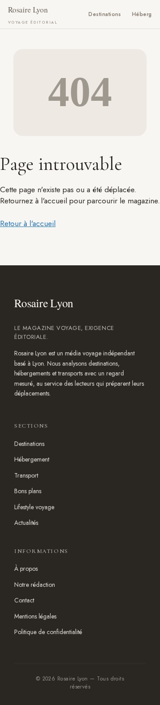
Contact (24, 600)
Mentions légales (35, 616)
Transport (26, 475)
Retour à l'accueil (28, 223)
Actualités (26, 522)
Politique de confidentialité (48, 631)
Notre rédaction (34, 584)
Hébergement (31, 459)
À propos (26, 568)
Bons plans (27, 490)
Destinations (104, 14)
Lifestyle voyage (34, 507)
